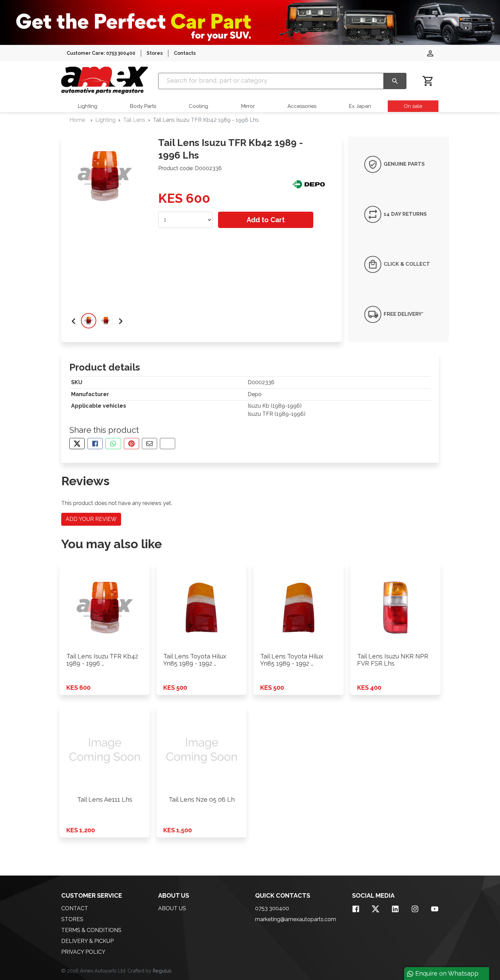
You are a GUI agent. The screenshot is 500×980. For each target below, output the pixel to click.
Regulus (162, 971)
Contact (74, 908)
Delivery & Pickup (87, 941)
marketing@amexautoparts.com (295, 919)
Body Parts (143, 106)
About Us (172, 908)
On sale (413, 106)
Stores (155, 53)
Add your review (91, 519)
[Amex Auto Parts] (104, 80)
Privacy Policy (83, 952)
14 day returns (404, 214)
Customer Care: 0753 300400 (101, 53)
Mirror (248, 106)
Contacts (185, 53)
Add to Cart (266, 220)
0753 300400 (272, 908)
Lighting (87, 106)
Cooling (198, 106)
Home (77, 120)
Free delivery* (402, 314)
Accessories (301, 106)
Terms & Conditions (91, 930)
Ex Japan (360, 106)
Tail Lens (134, 120)
